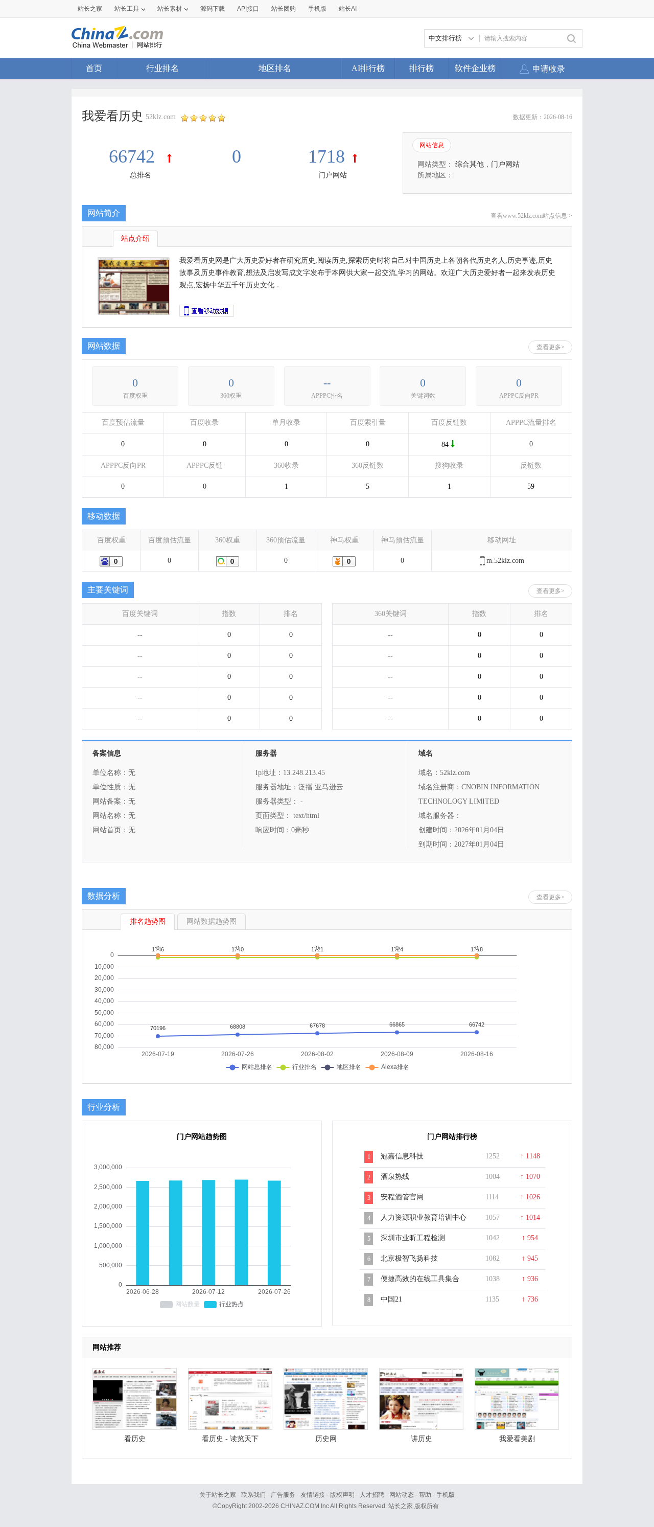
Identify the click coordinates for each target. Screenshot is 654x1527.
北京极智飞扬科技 (409, 1258)
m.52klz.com (505, 560)
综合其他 (469, 164)
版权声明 (342, 1494)
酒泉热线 (395, 1176)
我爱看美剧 (517, 1439)
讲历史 (421, 1439)
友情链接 (312, 1494)
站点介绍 (135, 238)
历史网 (326, 1439)
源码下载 (212, 8)
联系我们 (253, 1494)
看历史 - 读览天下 (230, 1439)
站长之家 (90, 8)
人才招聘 (372, 1494)
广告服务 (283, 1494)
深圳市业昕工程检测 (413, 1238)
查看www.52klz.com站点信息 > (531, 215)
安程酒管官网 (402, 1197)
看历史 (135, 1439)
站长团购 (283, 8)
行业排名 (162, 68)
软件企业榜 (475, 68)
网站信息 (431, 145)
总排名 (140, 175)
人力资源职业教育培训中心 (423, 1217)
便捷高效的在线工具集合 (420, 1279)
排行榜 (421, 68)
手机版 (445, 1494)
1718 (326, 156)
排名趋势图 (148, 921)
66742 (134, 156)
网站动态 (401, 1494)
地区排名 (275, 68)
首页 (94, 68)
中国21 (391, 1299)
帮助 (425, 1494)
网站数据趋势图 (211, 921)
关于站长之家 (217, 1494)
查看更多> (550, 347)
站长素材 (169, 8)
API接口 (248, 8)
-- (327, 382)
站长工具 (126, 8)
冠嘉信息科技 (402, 1156)
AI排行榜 (368, 68)
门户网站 (332, 175)
